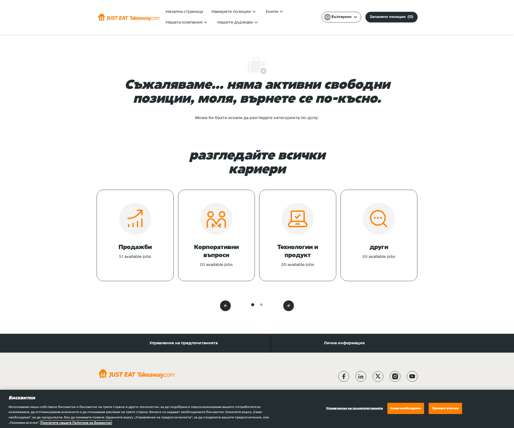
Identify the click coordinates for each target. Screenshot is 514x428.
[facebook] (343, 376)
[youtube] (412, 376)
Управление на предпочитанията (183, 343)
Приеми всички (445, 408)
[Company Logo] (128, 17)
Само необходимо (405, 408)
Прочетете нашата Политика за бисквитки (76, 422)
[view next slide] (288, 305)
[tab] (252, 304)
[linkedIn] (361, 376)
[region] (257, 409)
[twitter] (378, 376)
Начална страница (184, 12)
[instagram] (395, 376)
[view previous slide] (225, 305)
